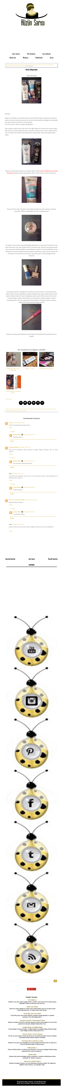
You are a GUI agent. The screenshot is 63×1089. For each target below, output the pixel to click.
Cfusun (11, 422)
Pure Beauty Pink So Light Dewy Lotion (32, 1041)
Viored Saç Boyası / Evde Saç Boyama (32, 1034)
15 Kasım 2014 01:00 (29, 512)
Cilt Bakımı (31, 54)
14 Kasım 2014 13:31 (29, 434)
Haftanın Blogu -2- (32, 1047)
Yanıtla (10, 427)
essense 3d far (14, 64)
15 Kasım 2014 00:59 (29, 487)
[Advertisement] (31, 39)
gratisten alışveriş (50, 64)
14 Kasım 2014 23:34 (31, 500)
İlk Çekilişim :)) (32, 1000)
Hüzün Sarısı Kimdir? (32, 1006)
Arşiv (51, 57)
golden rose (40, 64)
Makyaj (25, 57)
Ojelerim (13, 57)
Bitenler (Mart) (32, 1054)
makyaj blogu (15, 66)
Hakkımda (39, 57)
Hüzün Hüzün (17, 434)
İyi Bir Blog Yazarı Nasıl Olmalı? (32, 1013)
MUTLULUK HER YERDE (17, 500)
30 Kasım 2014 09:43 (18, 524)
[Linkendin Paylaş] (34, 403)
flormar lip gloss (21, 64)
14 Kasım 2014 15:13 (18, 473)
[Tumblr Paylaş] (38, 403)
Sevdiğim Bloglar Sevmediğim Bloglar (32, 1027)
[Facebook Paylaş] (21, 403)
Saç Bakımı (46, 54)
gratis (45, 64)
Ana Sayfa (16, 54)
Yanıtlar (13, 431)
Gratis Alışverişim (31, 69)
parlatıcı (20, 66)
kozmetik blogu (9, 66)
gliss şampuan (35, 64)
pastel (24, 66)
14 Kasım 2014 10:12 (19, 422)
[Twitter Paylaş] (25, 403)
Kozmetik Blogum (14, 447)
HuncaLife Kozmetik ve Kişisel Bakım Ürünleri (32, 1020)
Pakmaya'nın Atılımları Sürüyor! (32, 1061)
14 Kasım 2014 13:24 (25, 447)
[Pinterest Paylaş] (29, 403)
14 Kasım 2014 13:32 (29, 461)
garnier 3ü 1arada (28, 64)
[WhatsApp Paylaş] (42, 403)
